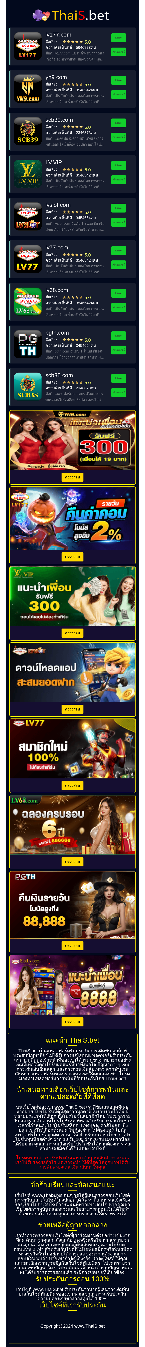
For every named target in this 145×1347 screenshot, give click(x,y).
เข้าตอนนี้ (119, 52)
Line (118, 38)
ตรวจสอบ (72, 477)
